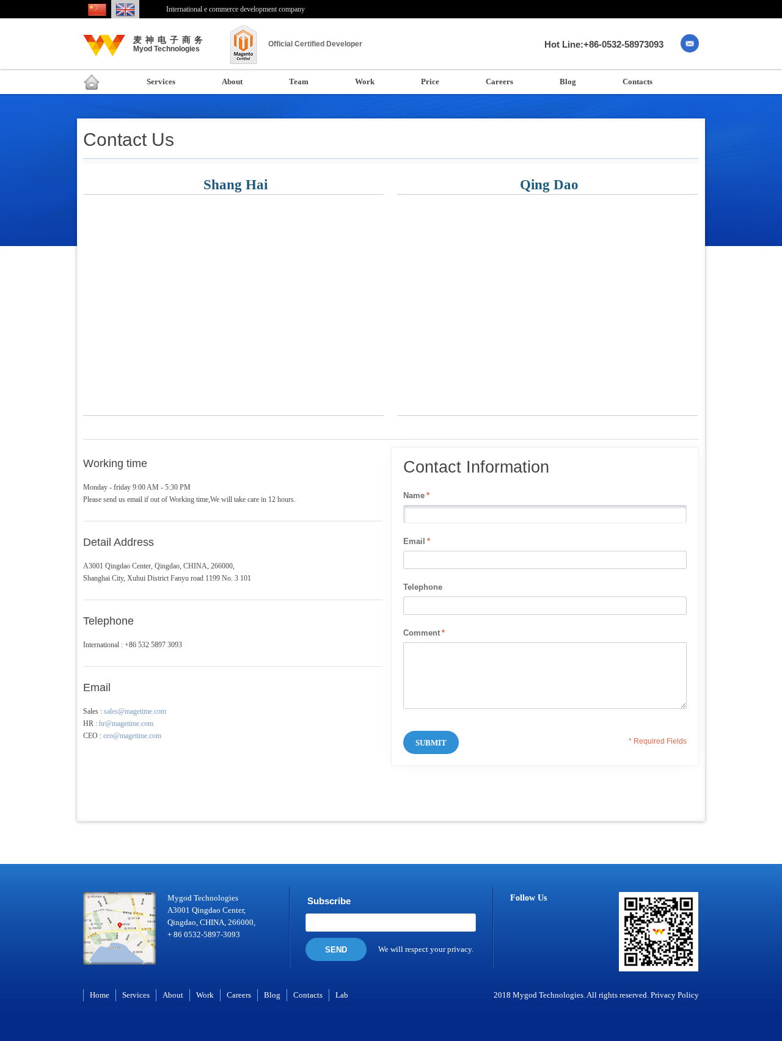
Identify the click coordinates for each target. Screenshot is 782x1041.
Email (414, 541)
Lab (341, 994)
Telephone (422, 587)
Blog (272, 994)
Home (99, 994)
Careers (239, 994)
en (125, 10)
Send (336, 949)
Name (414, 495)
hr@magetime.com (126, 723)
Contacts (308, 994)
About (173, 994)
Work (205, 994)
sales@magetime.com (135, 711)
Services (136, 994)
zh (97, 10)
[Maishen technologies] (104, 51)
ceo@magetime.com (132, 735)
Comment (421, 632)
